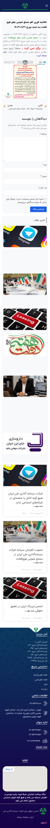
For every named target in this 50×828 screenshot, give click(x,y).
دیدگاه (43, 134)
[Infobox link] (25, 703)
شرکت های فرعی (41, 679)
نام (45, 165)
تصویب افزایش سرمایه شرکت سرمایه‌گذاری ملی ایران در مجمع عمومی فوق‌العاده (26, 554)
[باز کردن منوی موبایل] (46, 5)
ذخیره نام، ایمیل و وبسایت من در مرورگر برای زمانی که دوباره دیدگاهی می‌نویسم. (26, 200)
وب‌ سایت (43, 187)
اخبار (45, 684)
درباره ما (44, 689)
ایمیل (43, 176)
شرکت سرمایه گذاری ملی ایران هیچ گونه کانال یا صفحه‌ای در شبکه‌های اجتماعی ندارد (25, 498)
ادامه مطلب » (38, 506)
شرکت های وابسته (40, 674)
